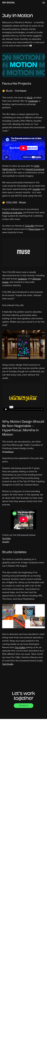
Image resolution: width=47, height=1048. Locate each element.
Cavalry (36, 189)
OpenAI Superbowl (34, 169)
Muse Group (34, 229)
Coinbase (33, 101)
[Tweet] (16, 678)
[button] (44, 2)
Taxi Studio (7, 664)
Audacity (22, 279)
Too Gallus (20, 647)
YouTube (6, 538)
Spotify (5, 542)
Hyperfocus (7, 452)
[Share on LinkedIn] (23, 678)
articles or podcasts (12, 212)
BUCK (29, 98)
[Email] (30, 679)
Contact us (23, 706)
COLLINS (29, 226)
